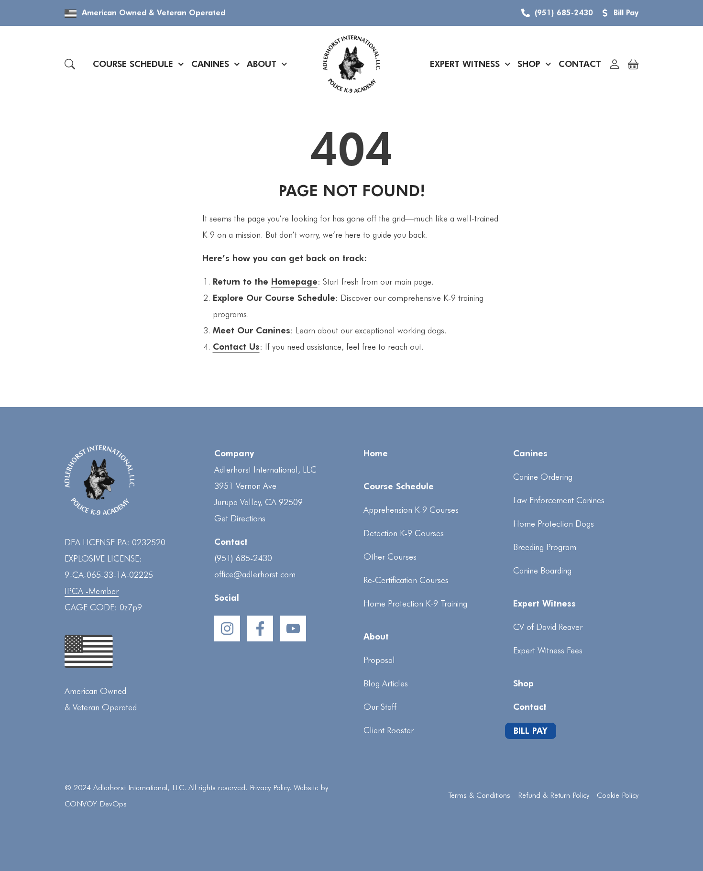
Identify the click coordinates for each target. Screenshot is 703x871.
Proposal (379, 660)
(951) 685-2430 (243, 558)
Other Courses (390, 556)
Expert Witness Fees (547, 650)
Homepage (294, 281)
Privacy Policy (269, 787)
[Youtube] (293, 628)
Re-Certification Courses (406, 580)
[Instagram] (227, 628)
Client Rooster (388, 730)
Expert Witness (465, 64)
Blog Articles (385, 683)
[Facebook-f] (260, 628)
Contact (580, 64)
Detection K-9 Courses (403, 533)
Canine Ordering (542, 477)
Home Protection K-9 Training (415, 603)
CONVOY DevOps (96, 803)
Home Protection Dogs (553, 523)
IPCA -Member (92, 591)
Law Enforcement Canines (558, 500)
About (261, 64)
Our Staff (379, 707)
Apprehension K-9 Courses (411, 510)
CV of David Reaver (547, 627)
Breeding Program (544, 547)
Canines (210, 64)
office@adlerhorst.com (255, 574)
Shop (528, 64)
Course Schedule (133, 64)
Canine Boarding (542, 570)
